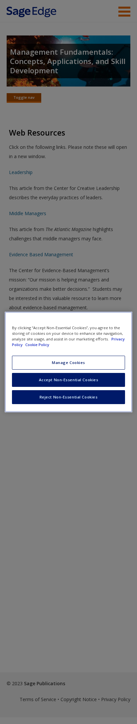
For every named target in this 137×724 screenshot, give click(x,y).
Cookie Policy (37, 344)
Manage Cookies (68, 362)
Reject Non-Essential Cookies (69, 396)
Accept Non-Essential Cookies (68, 379)
